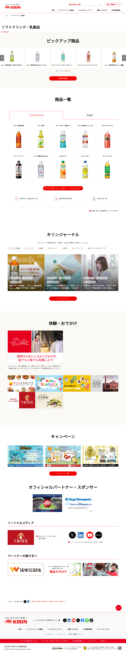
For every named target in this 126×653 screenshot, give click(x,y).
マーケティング (65, 278)
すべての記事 (15, 278)
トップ (6, 15)
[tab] (36, 115)
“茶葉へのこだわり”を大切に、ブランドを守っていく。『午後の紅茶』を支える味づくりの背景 (99, 288)
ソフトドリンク (16, 282)
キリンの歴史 (27, 278)
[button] (2, 58)
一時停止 (56, 71)
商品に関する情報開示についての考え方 (105, 211)
